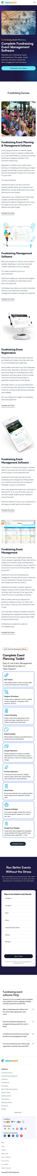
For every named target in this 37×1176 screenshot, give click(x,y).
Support (3, 1150)
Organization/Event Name (12, 927)
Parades (3, 1109)
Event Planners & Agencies (9, 1076)
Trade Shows (5, 1099)
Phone (7, 920)
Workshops (4, 1106)
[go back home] (9, 3)
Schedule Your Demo (18, 68)
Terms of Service (17, 963)
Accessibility (4, 1164)
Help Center (4, 1153)
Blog (2, 1142)
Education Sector (6, 1102)
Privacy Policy (27, 961)
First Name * (8, 898)
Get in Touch (18, 956)
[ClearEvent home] (9, 1060)
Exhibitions (4, 1079)
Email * (7, 913)
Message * (8, 941)
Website (7, 935)
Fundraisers (4, 1086)
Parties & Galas (5, 1092)
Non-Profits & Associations (9, 1089)
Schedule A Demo (17, 844)
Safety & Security (6, 1168)
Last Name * (8, 905)
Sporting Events (6, 1096)
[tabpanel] (18, 755)
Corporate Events (6, 1073)
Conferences (5, 1082)
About (3, 1146)
